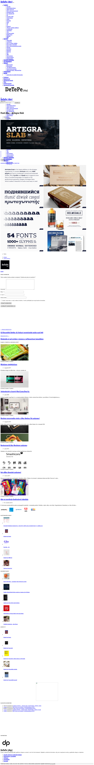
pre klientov (9, 41)
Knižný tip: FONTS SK (8, 557)
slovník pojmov (9, 58)
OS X (7, 53)
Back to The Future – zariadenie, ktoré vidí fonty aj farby (15, 581)
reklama (6, 758)
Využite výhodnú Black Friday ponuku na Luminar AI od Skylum (17, 592)
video (7, 32)
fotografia (8, 20)
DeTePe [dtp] (7, 2)
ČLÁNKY (6, 5)
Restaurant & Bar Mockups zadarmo (14, 445)
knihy (7, 22)
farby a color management (12, 11)
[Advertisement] (47, 318)
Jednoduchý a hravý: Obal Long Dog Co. (15, 392)
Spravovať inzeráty (9, 85)
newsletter (7, 759)
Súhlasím (52, 763)
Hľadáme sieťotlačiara (9, 365)
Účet (5, 82)
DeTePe (6, 117)
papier (7, 19)
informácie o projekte (10, 756)
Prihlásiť (6, 77)
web (7, 23)
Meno (2, 292)
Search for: (3, 101)
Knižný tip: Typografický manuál (10, 680)
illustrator (8, 50)
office (7, 54)
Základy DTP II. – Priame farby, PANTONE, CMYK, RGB (27, 705)
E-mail (2, 294)
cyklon (5, 707)
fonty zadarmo (9, 55)
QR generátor (9, 66)
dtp (7, 15)
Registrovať (7, 79)
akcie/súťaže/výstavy (11, 8)
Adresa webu (3, 297)
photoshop (8, 48)
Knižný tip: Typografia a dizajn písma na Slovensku (14, 658)
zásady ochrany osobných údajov (13, 755)
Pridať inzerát (7, 83)
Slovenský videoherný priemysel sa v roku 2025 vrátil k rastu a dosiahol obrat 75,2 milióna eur (23, 525)
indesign (8, 47)
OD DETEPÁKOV (8, 61)
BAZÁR (5, 73)
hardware (8, 26)
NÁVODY (6, 39)
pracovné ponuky (10, 33)
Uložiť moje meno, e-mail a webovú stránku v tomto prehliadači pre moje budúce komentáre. (23, 300)
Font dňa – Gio (7, 547)
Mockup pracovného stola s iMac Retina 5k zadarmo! (20, 418)
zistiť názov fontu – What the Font (13, 70)
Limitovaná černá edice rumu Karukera (12, 602)
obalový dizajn (9, 18)
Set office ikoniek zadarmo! (11, 472)
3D (7, 25)
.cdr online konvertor (11, 67)
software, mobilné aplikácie (12, 27)
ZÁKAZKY (8, 36)
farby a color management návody (13, 46)
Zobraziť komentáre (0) (8, 306)
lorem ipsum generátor (11, 69)
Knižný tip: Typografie (8, 648)
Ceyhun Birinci (8, 159)
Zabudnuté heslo (8, 80)
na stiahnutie (9, 29)
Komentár (3, 289)
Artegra (7, 160)
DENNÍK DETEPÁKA (9, 60)
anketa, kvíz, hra (10, 9)
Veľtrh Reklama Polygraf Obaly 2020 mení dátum (14, 613)
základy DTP (9, 40)
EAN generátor (9, 64)
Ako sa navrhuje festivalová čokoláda (14, 499)
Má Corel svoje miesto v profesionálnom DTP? (24, 707)
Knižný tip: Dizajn (7, 536)
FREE (7, 37)
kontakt (6, 761)
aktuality (8, 6)
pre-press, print (9, 16)
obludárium (9, 30)
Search (17, 102)
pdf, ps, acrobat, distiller (11, 43)
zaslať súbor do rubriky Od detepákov (14, 74)
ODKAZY (6, 63)
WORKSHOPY (7, 71)
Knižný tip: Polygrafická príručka (10, 669)
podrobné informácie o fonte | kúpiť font (10, 163)
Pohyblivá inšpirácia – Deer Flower (11, 624)
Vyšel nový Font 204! (8, 568)
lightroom (8, 51)
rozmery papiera (10, 57)
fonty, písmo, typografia (11, 44)
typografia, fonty (10, 12)
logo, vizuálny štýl (10, 13)
